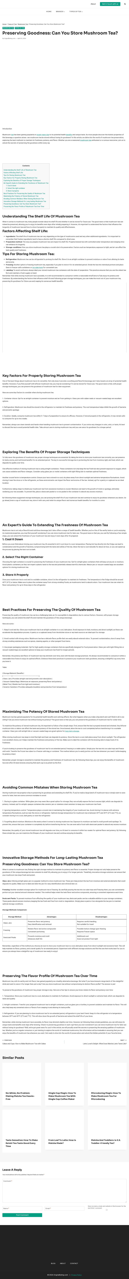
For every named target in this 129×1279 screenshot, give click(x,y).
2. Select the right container (15, 188)
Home (48, 12)
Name (6, 1208)
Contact (74, 1263)
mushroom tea (85, 140)
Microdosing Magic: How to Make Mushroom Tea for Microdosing (106, 1096)
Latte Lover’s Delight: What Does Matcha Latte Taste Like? (105, 1042)
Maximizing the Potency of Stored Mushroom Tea (21, 196)
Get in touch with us (110, 4)
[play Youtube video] (64, 317)
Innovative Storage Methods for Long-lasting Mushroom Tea (25, 201)
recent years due (43, 134)
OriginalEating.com (10, 38)
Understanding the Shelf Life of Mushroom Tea (20, 170)
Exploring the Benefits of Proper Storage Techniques (22, 180)
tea (12, 134)
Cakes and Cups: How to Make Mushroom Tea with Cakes (24, 1042)
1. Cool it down (11, 185)
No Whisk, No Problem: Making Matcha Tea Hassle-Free (20, 1096)
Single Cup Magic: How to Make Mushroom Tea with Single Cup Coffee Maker (62, 1096)
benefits (69, 134)
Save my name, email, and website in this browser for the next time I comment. (107, 1207)
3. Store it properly (12, 191)
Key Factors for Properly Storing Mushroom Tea (20, 178)
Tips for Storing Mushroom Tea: (15, 175)
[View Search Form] (125, 4)
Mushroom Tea (8, 28)
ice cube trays (37, 267)
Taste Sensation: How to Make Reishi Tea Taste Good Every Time (22, 1143)
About (93, 4)
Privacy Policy (76, 1275)
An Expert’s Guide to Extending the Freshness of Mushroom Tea (26, 183)
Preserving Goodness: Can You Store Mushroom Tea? (22, 204)
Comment (7, 1181)
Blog (53, 1263)
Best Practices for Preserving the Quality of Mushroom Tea (24, 193)
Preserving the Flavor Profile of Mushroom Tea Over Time (24, 206)
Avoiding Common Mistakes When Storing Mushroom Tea (24, 199)
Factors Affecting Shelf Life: (13, 172)
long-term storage (72, 731)
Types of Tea (19, 28)
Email (48, 1208)
